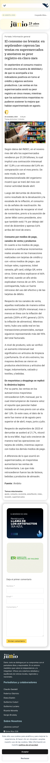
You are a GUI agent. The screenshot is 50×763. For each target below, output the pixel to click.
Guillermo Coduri (11, 702)
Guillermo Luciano (11, 706)
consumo (13, 494)
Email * (9, 596)
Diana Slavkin (9, 698)
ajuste (7, 494)
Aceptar (25, 752)
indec (40, 494)
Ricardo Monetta (11, 710)
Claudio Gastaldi (11, 689)
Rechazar (25, 758)
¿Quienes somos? (11, 727)
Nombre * (10, 586)
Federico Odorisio (11, 693)
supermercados (18, 497)
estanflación (32, 494)
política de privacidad (28, 745)
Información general (21, 36)
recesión (8, 497)
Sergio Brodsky (10, 715)
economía (22, 494)
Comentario (12, 607)
